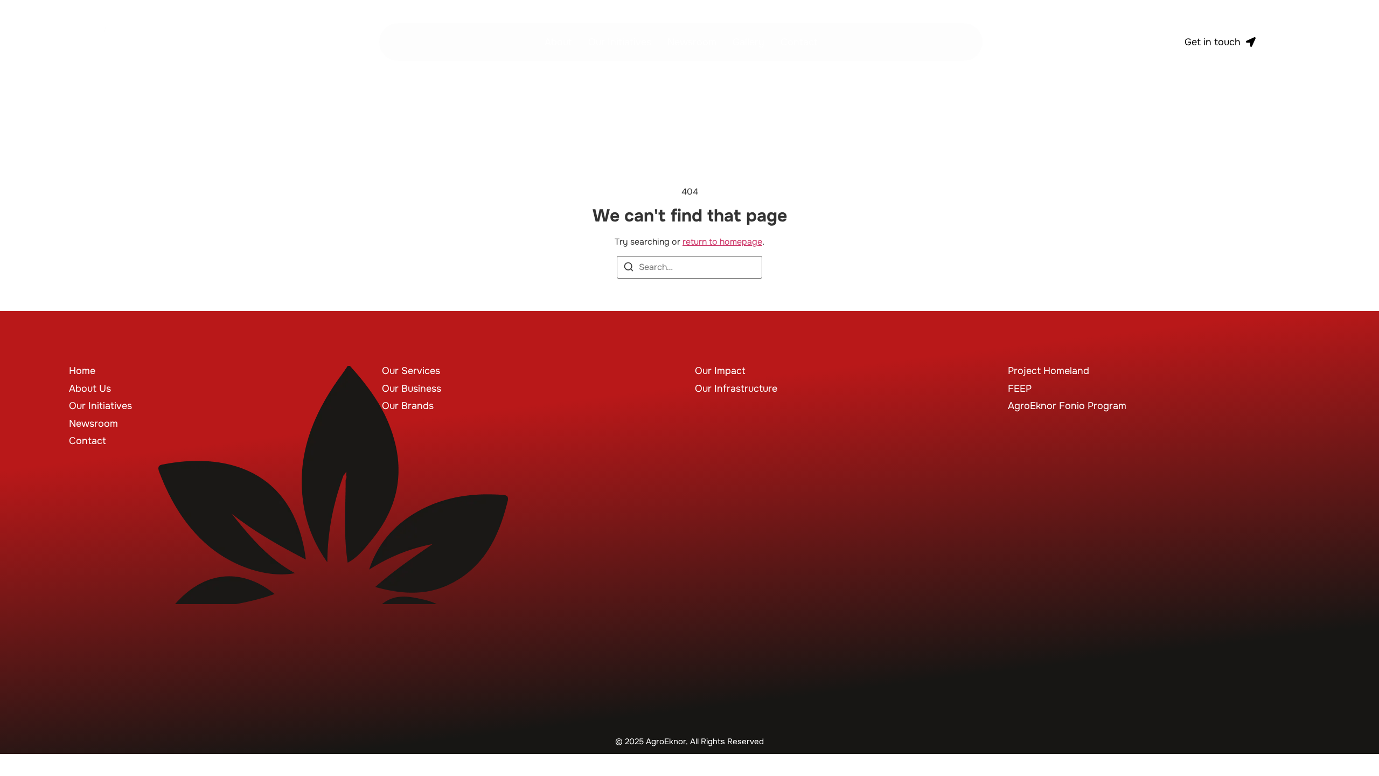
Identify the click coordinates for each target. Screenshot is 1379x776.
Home (82, 371)
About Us (90, 388)
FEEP (1020, 388)
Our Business (411, 388)
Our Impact (720, 371)
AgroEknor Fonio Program (1067, 406)
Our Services (411, 371)
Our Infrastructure (736, 388)
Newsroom (691, 42)
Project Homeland (1048, 371)
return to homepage (722, 241)
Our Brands (408, 406)
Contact (799, 42)
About (558, 42)
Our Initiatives (619, 42)
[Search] (629, 268)
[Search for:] (689, 267)
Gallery (748, 42)
